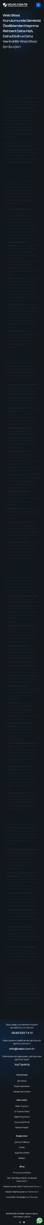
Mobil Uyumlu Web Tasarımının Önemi (22, 1186)
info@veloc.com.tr (22, 1048)
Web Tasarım (22, 1106)
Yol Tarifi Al (22, 1064)
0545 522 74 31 (22, 1032)
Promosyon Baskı (22, 1173)
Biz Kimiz (22, 1081)
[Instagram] (20, 1222)
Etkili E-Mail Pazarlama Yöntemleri (22, 1192)
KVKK (22, 1147)
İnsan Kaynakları (22, 1086)
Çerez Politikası (22, 1142)
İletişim (22, 1158)
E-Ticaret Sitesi (22, 1111)
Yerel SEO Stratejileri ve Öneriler (22, 1197)
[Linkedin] (24, 1222)
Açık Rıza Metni (22, 1153)
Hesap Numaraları (22, 1091)
